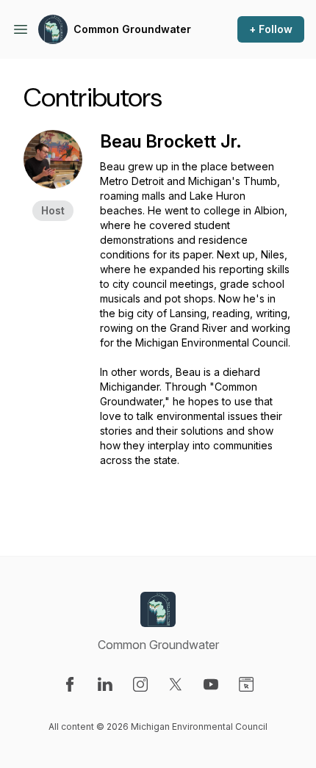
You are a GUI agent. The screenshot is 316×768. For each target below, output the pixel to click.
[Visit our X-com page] (175, 684)
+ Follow (270, 29)
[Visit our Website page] (246, 684)
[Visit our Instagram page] (140, 684)
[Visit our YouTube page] (211, 684)
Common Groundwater (132, 29)
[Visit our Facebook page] (69, 684)
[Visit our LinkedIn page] (105, 684)
